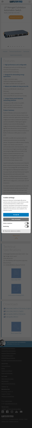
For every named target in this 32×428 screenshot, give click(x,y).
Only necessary (16, 219)
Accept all (16, 214)
